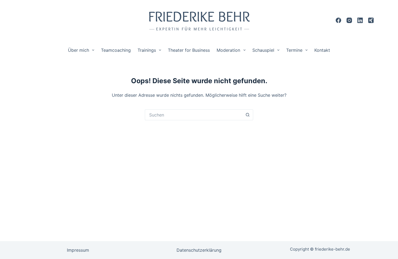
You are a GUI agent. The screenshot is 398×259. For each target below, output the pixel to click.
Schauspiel (263, 50)
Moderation (228, 50)
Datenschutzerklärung (199, 250)
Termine (294, 50)
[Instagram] (349, 20)
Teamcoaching (116, 50)
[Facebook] (338, 20)
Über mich (78, 50)
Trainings (147, 50)
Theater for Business (189, 50)
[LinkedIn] (360, 20)
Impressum (78, 250)
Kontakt (322, 50)
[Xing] (371, 20)
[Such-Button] (247, 114)
